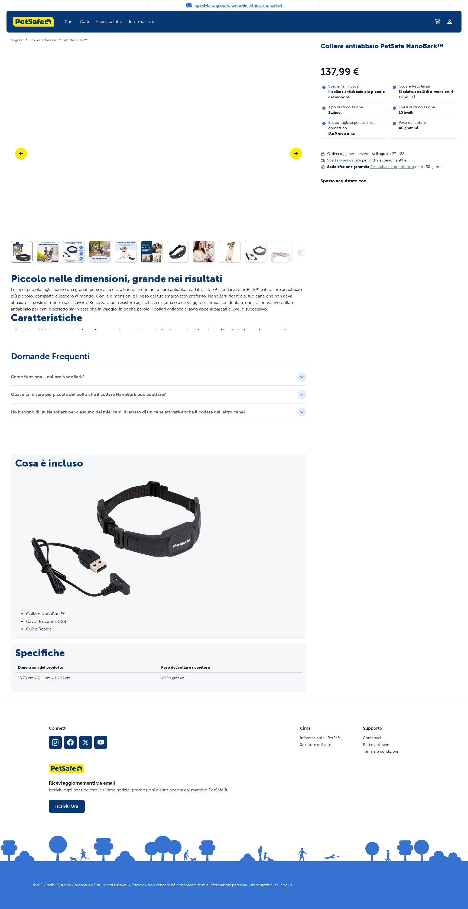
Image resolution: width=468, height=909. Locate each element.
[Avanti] (319, 5)
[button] (69, 22)
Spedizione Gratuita (344, 160)
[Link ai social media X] (85, 742)
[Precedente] (148, 5)
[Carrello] (437, 21)
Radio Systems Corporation (69, 885)
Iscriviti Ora (66, 806)
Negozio (17, 40)
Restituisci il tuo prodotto (392, 167)
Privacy (138, 885)
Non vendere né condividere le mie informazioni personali (197, 885)
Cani (68, 21)
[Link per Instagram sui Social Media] (55, 742)
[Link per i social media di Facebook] (70, 742)
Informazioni (141, 21)
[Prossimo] (296, 154)
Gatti (84, 21)
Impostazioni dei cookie (271, 885)
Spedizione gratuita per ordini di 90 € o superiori (238, 6)
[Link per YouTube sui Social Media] (100, 742)
